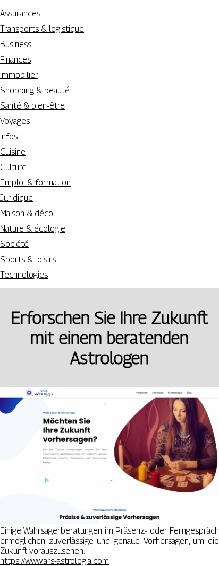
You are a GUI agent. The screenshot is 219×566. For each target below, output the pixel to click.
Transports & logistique (42, 29)
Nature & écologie (32, 229)
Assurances (20, 13)
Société (14, 244)
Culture (13, 167)
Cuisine (13, 152)
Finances (15, 60)
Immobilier (19, 75)
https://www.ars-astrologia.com (54, 561)
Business (15, 44)
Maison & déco (26, 213)
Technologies (24, 275)
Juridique (16, 198)
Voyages (15, 121)
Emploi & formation (35, 183)
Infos (9, 136)
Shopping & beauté (35, 90)
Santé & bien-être (32, 106)
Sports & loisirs (28, 259)
